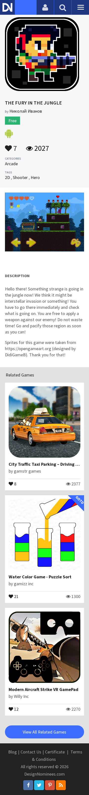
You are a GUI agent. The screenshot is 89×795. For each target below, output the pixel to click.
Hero (35, 177)
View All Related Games (44, 732)
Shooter (20, 177)
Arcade (11, 163)
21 (16, 596)
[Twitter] (39, 785)
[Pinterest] (50, 785)
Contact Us (31, 752)
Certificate (55, 752)
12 (16, 708)
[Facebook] (28, 785)
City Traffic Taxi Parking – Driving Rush (47, 464)
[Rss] (61, 785)
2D (7, 177)
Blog (12, 752)
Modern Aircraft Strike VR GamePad (43, 689)
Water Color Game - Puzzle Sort (40, 577)
